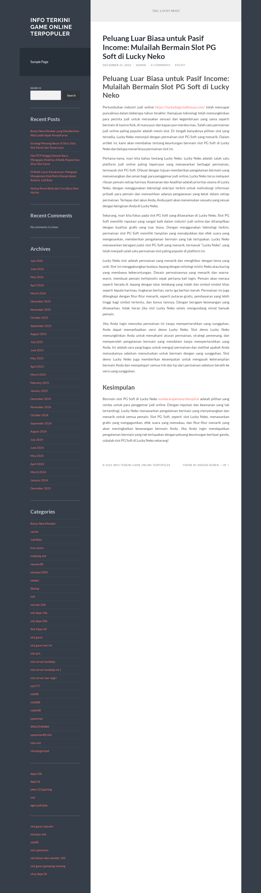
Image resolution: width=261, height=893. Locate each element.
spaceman (36, 718)
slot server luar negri (43, 678)
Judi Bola (36, 539)
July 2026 (36, 260)
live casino (37, 548)
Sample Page (39, 62)
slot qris (35, 653)
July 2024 (36, 439)
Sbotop (34, 588)
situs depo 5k (38, 874)
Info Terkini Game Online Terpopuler (51, 27)
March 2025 (38, 374)
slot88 (34, 694)
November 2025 (40, 309)
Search (35, 88)
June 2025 (37, 350)
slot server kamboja (42, 661)
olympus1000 (39, 572)
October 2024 (39, 415)
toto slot (35, 743)
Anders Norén (208, 465)
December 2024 (40, 399)
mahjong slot (38, 556)
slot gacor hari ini (41, 645)
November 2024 (40, 407)
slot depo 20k (38, 621)
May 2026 (37, 277)
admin (141, 65)
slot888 (35, 702)
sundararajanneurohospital (178, 399)
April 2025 (37, 366)
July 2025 (36, 342)
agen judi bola (39, 805)
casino (34, 531)
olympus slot (38, 834)
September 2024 (41, 423)
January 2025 (39, 390)
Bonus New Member (43, 523)
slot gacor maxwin (41, 826)
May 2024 (37, 455)
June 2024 (37, 447)
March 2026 (38, 293)
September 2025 (41, 326)
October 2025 (39, 317)
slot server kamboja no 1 (45, 669)
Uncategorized (39, 751)
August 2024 (38, 431)
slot (32, 596)
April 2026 (37, 285)
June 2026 (37, 269)
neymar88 (36, 564)
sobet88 (35, 710)
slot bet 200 (38, 604)
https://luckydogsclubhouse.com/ (180, 107)
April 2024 (37, 464)
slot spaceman (39, 850)
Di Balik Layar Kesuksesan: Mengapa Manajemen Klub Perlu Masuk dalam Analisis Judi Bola (53, 176)
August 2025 (38, 334)
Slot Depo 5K (38, 629)
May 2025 (37, 358)
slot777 (35, 686)
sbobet (34, 580)
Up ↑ (226, 465)
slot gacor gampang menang (47, 866)
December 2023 (40, 488)
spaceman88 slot (41, 735)
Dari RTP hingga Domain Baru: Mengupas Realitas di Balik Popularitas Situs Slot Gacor (55, 159)
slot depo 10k (38, 612)
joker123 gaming (41, 789)
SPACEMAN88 (39, 726)
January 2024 (39, 480)
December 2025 (40, 301)
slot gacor (36, 637)
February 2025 (39, 382)
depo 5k (35, 781)
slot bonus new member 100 (48, 858)
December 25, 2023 (117, 65)
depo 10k (36, 773)
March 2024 (38, 472)
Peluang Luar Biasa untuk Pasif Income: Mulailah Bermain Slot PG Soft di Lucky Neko (159, 47)
